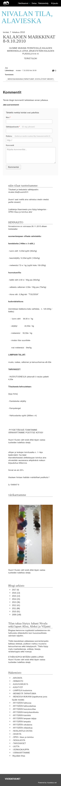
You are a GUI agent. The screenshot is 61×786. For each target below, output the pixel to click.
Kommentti (10, 145)
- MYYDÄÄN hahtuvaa (21, 703)
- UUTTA (15, 746)
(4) (15, 590)
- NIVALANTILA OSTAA (22, 731)
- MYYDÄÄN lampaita (21, 721)
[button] (29, 3)
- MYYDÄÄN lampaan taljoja (24, 718)
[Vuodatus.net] (12, 779)
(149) (16, 615)
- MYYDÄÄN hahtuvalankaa (24, 706)
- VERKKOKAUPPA (20, 749)
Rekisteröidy (43, 3)
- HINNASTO (17, 681)
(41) (16, 605)
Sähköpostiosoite (20, 126)
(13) (16, 593)
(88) (16, 608)
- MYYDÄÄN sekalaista (22, 725)
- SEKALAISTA (18, 740)
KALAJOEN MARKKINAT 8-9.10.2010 (29, 39)
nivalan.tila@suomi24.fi (18, 192)
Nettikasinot (23, 3)
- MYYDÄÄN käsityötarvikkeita (25, 712)
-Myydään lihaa (18, 756)
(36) (16, 602)
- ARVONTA (17, 678)
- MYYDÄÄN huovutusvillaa (24, 709)
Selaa (34, 3)
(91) (16, 611)
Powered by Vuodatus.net (47, 782)
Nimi (8, 117)
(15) (16, 599)
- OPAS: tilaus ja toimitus (23, 737)
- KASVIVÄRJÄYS (20, 684)
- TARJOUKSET (19, 743)
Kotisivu (28, 136)
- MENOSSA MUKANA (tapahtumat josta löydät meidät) (30, 79)
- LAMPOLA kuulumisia (22, 690)
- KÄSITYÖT (17, 687)
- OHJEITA (16, 734)
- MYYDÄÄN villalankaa (22, 728)
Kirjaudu (54, 3)
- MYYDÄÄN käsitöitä (21, 715)
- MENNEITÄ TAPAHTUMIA (24, 693)
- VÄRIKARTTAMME (21, 753)
